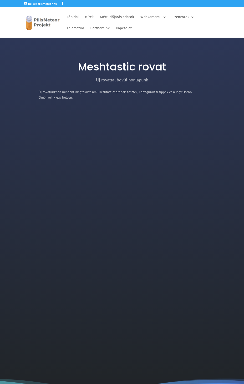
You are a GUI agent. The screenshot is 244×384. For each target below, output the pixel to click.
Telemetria (75, 28)
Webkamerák (151, 17)
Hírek (89, 17)
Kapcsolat (124, 28)
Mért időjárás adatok (117, 17)
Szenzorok (181, 17)
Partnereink (100, 28)
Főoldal (73, 17)
